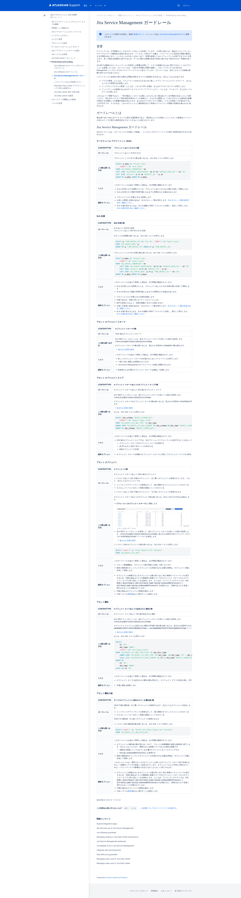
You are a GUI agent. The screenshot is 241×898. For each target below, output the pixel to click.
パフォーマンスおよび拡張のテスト (68, 82)
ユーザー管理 (56, 39)
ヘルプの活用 (56, 103)
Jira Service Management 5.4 (172, 34)
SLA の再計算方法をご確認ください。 (132, 208)
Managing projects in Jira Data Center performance (117, 837)
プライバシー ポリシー (139, 891)
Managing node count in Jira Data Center (113, 863)
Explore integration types (107, 824)
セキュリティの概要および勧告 (63, 99)
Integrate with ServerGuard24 (109, 850)
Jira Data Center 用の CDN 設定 (67, 92)
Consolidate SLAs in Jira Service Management (115, 846)
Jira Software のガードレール (66, 72)
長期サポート (139, 34)
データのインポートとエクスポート (65, 47)
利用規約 (154, 891)
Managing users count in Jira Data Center (113, 859)
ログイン (186, 5)
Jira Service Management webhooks (111, 841)
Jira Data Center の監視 (63, 96)
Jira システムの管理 (59, 54)
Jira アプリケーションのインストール (66, 32)
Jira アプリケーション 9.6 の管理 (63, 15)
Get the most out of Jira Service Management (115, 828)
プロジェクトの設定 (59, 43)
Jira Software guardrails (106, 832)
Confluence (109, 877)
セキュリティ (166, 891)
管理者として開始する (60, 28)
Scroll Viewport (122, 877)
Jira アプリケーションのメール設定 (65, 50)
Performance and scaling (62, 62)
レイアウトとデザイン (60, 35)
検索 (179, 6)
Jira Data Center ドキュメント (63, 58)
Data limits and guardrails (107, 854)
